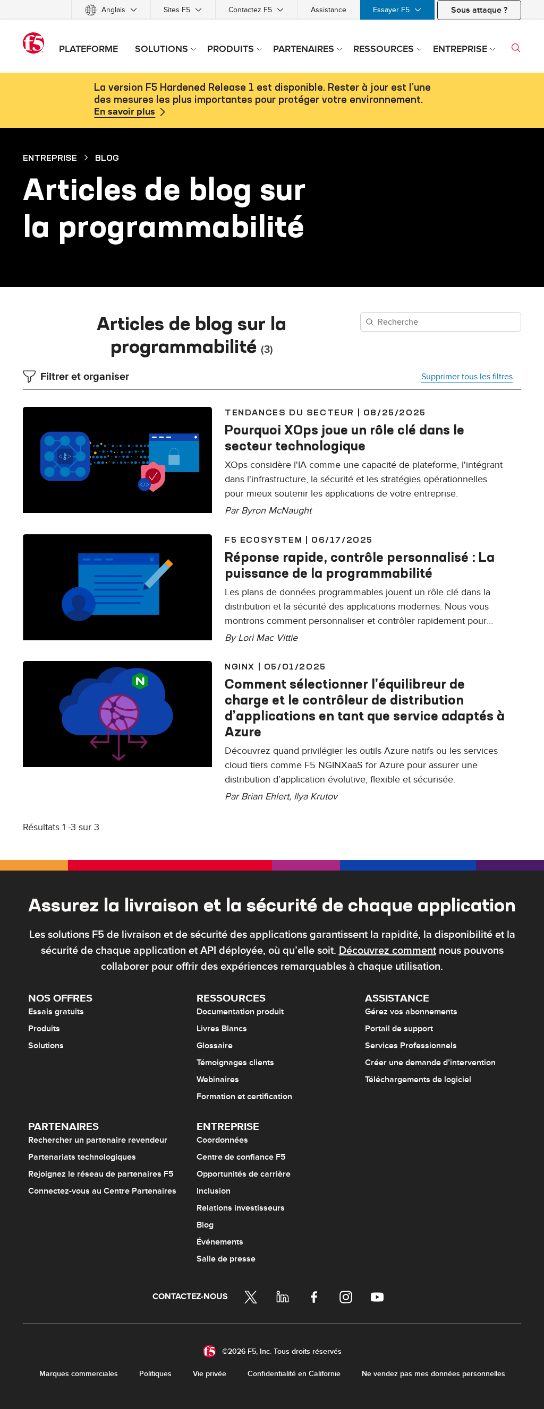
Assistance (328, 9)
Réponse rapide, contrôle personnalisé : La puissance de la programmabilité (360, 565)
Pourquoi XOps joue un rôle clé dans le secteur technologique (344, 438)
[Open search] (516, 47)
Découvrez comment (387, 950)
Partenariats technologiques (82, 1157)
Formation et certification (244, 1096)
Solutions (46, 1045)
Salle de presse (226, 1259)
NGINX (240, 666)
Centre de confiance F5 (241, 1157)
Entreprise (50, 157)
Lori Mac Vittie (268, 637)
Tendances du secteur (289, 412)
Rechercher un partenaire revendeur (97, 1140)
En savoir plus (124, 112)
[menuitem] (111, 10)
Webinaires (218, 1079)
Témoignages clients (235, 1062)
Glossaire (215, 1045)
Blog (107, 157)
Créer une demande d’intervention (430, 1062)
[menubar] (272, 10)
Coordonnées (222, 1140)
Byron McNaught (276, 510)
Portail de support (399, 1028)
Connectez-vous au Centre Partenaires (102, 1191)
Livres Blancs (222, 1028)
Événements (220, 1242)
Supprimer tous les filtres (467, 376)
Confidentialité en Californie (294, 1373)
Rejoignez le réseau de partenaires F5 (101, 1174)
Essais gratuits (56, 1011)
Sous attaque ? (479, 10)
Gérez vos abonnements (411, 1011)
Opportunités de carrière (244, 1174)
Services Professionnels (411, 1045)
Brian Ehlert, (267, 796)
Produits (44, 1028)
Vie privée (209, 1373)
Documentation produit (240, 1011)
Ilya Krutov (315, 796)
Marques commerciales (78, 1373)
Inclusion (214, 1191)
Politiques (155, 1373)
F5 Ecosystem (263, 539)
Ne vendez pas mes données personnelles (433, 1373)
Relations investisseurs (241, 1208)
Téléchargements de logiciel (418, 1079)
